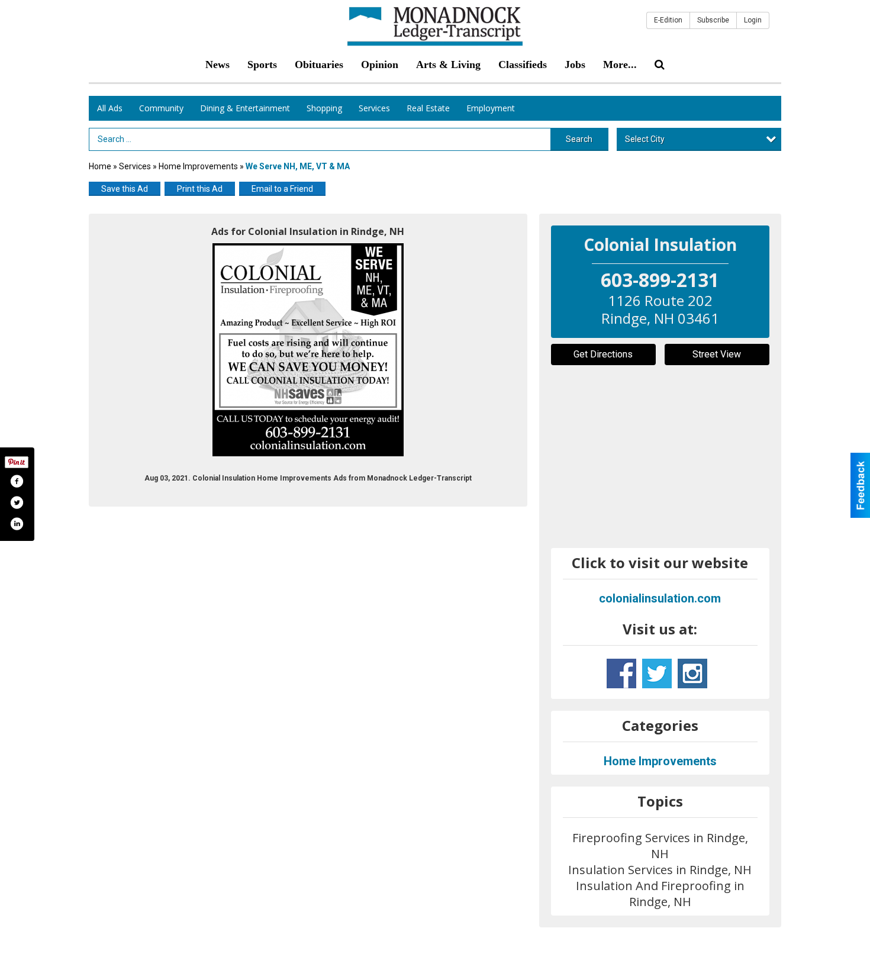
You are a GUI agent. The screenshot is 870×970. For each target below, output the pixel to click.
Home (100, 166)
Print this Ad (200, 189)
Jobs (575, 64)
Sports (262, 64)
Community (161, 108)
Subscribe (713, 20)
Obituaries (319, 64)
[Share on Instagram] (16, 523)
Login (753, 20)
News (217, 64)
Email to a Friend (282, 189)
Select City (645, 139)
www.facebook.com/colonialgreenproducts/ (621, 673)
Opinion (379, 64)
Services (374, 108)
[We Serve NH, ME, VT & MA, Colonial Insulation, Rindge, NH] (308, 349)
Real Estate (428, 108)
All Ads (110, 108)
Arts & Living (448, 64)
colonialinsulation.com (660, 598)
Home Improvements (198, 166)
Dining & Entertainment (245, 108)
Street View (716, 354)
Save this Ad (124, 189)
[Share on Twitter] (16, 502)
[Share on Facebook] (16, 481)
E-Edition (668, 20)
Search (579, 139)
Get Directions (603, 354)
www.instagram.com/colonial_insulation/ (692, 673)
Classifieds (522, 64)
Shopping (324, 108)
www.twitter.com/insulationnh (657, 673)
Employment (490, 108)
